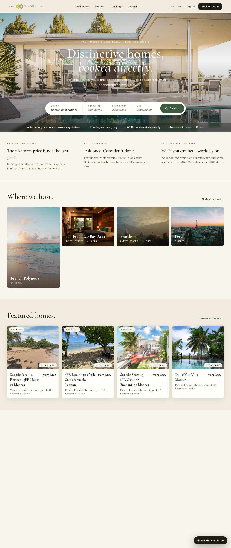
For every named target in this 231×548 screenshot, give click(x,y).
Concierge (116, 6)
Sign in (191, 6)
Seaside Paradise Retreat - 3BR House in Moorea (24, 379)
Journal (132, 6)
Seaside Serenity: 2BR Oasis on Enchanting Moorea (134, 379)
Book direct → (210, 6)
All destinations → (213, 199)
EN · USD (176, 6)
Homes (99, 6)
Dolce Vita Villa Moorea (186, 377)
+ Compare (47, 365)
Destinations (82, 6)
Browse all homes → (211, 318)
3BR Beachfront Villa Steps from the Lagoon (80, 379)
